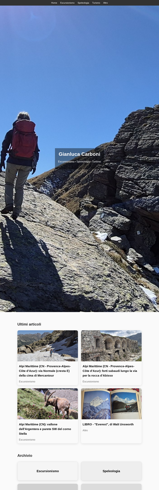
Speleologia (83, 3)
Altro (105, 3)
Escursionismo (67, 3)
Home (54, 3)
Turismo (96, 3)
